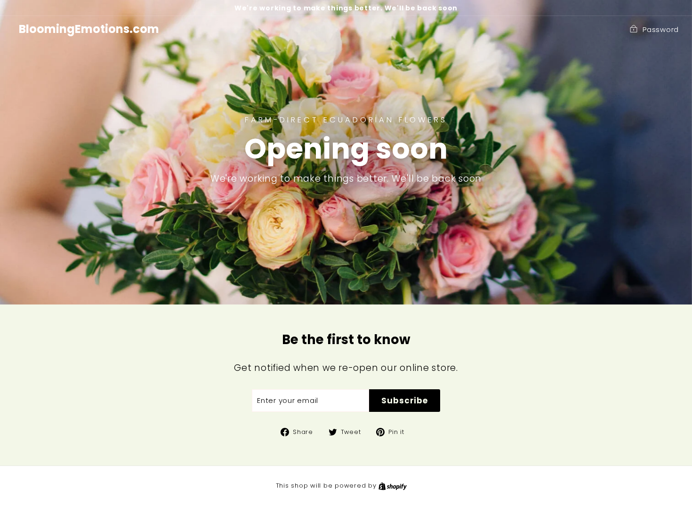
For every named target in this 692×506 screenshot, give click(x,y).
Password (661, 29)
